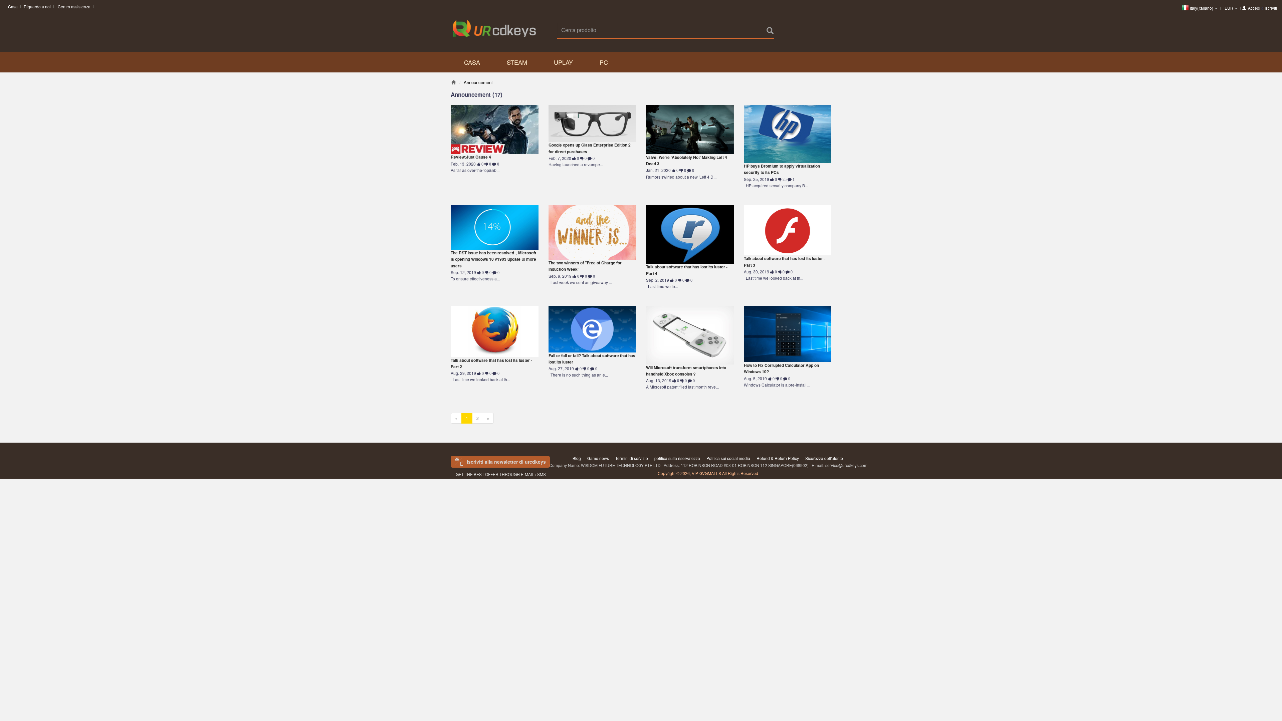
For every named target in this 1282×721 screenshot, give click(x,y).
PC (604, 62)
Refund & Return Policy (778, 458)
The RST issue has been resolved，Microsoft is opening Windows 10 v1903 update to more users (493, 259)
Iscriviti (1271, 8)
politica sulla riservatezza (677, 458)
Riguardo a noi (37, 6)
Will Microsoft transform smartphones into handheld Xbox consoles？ (686, 371)
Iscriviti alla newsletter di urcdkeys (506, 461)
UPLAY (563, 62)
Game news (598, 458)
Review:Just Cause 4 (471, 157)
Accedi (1254, 8)
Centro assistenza (74, 6)
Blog (577, 458)
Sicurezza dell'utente (824, 458)
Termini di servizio (631, 458)
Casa (13, 6)
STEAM (517, 62)
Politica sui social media (728, 458)
